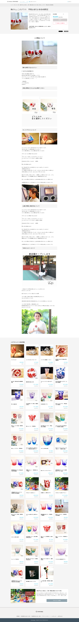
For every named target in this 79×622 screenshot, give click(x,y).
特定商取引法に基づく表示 (25, 616)
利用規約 (18, 616)
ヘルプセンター (53, 616)
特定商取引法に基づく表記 (36, 616)
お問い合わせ (60, 616)
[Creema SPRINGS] (12, 1)
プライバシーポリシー (46, 616)
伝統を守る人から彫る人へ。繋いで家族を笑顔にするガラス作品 (48, 590)
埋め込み (66, 31)
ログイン (70, 1)
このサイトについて (33, 1)
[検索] (27, 1)
